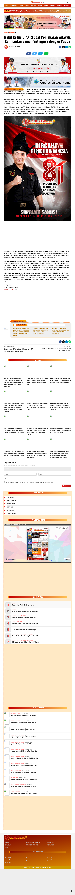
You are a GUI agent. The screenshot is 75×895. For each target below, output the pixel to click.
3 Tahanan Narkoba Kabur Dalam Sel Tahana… (25, 642)
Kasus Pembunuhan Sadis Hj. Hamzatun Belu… (25, 636)
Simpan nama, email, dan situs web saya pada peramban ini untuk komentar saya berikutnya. (29, 482)
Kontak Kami (8, 845)
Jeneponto (13, 720)
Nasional (16, 777)
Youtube (50, 860)
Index (6, 847)
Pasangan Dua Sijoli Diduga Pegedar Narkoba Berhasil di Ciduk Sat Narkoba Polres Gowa (55, 348)
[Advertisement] (37, 236)
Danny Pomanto (11, 497)
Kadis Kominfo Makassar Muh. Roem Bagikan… (24, 779)
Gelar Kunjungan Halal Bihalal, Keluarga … (24, 629)
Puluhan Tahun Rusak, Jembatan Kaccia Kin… (24, 765)
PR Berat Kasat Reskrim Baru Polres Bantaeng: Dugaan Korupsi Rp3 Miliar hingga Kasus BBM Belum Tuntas (37, 431)
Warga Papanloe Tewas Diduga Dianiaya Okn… (25, 623)
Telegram (9, 862)
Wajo (19, 713)
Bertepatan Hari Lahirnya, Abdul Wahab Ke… (25, 611)
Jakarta (12, 777)
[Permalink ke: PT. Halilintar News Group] (8, 47)
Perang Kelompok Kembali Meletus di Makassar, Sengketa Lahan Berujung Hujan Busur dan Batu (60, 430)
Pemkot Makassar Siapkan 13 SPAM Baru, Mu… (24, 758)
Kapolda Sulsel (10, 510)
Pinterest (51, 857)
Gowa (12, 791)
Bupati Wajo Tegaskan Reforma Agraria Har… (24, 715)
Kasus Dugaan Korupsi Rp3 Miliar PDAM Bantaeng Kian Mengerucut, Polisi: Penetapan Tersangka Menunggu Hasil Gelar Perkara (59, 454)
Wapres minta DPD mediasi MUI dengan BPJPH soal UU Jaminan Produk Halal (19, 349)
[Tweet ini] (63, 47)
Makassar (12, 728)
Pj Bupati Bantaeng (11, 513)
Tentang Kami (50, 842)
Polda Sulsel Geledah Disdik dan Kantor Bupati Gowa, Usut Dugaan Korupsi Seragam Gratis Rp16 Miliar (14, 430)
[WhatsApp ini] (69, 47)
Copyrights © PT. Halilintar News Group (33, 867)
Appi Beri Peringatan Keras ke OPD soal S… (23, 744)
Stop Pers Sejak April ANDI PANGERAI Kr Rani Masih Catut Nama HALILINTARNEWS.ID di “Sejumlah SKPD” (37, 406)
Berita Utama (19, 615)
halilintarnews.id (8, 289)
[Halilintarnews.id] (37, 2)
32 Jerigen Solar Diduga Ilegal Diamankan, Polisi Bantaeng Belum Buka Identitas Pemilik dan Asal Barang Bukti (37, 454)
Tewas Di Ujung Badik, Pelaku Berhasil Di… (24, 617)
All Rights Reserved (46, 867)
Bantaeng (14, 603)
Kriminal (24, 615)
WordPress (9, 860)
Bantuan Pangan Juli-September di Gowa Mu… (24, 793)
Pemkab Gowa (10, 507)
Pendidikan (17, 784)
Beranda (7, 842)
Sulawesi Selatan (20, 627)
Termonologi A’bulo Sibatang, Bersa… (23, 605)
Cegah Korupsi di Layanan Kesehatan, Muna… (24, 737)
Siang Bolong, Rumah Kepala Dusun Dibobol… (24, 722)
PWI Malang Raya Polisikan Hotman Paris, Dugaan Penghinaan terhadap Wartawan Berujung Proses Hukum (14, 453)
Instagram (30, 860)
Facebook (9, 857)
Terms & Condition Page (32, 845)
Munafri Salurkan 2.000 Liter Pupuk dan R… (24, 751)
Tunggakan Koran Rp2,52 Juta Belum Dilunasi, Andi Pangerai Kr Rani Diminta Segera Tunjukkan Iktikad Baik (37, 381)
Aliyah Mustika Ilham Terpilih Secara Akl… (23, 729)
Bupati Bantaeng (11, 504)
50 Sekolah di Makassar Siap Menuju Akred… (24, 786)
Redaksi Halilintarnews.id (33, 842)
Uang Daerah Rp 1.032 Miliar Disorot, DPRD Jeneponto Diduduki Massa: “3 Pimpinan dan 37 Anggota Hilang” (60, 380)
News (16, 728)
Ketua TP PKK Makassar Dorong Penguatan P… (25, 772)
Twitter (29, 857)
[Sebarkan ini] (60, 47)
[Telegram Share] (66, 47)
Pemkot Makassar (11, 500)
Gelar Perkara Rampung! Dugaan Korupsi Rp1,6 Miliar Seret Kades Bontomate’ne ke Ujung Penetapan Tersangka (60, 406)
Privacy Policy (50, 845)
